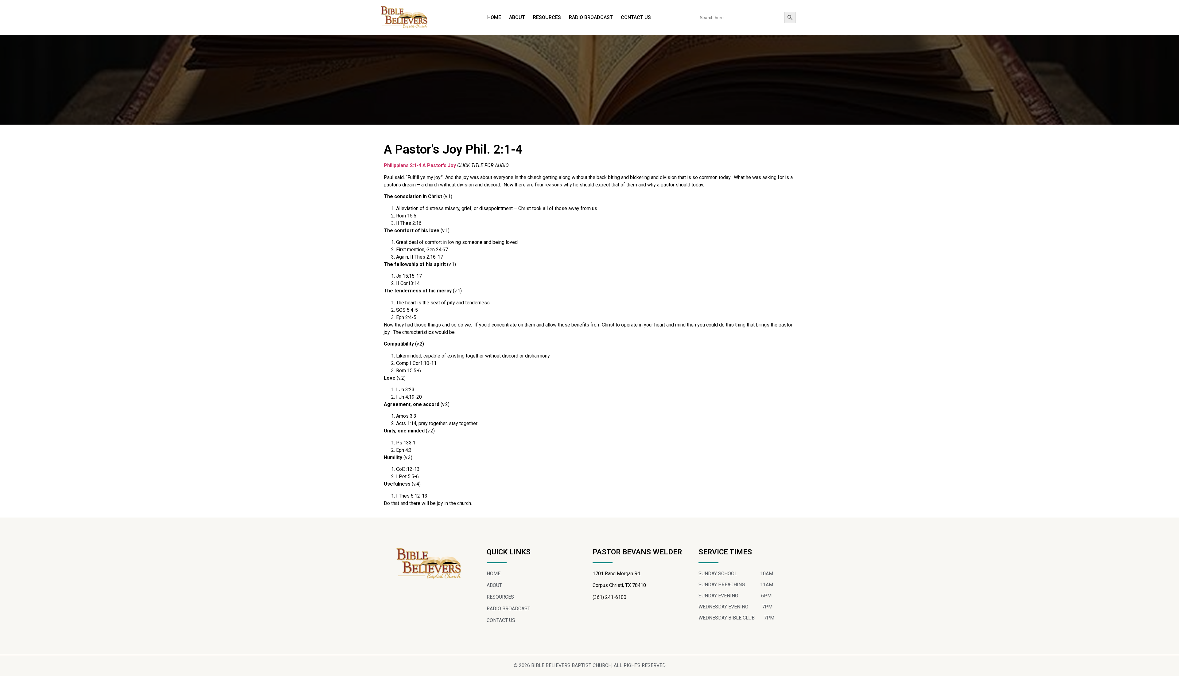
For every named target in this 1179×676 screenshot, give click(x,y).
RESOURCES (547, 17)
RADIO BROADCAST (591, 17)
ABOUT (517, 17)
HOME (494, 17)
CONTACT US (636, 17)
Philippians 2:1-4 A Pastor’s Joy (420, 165)
